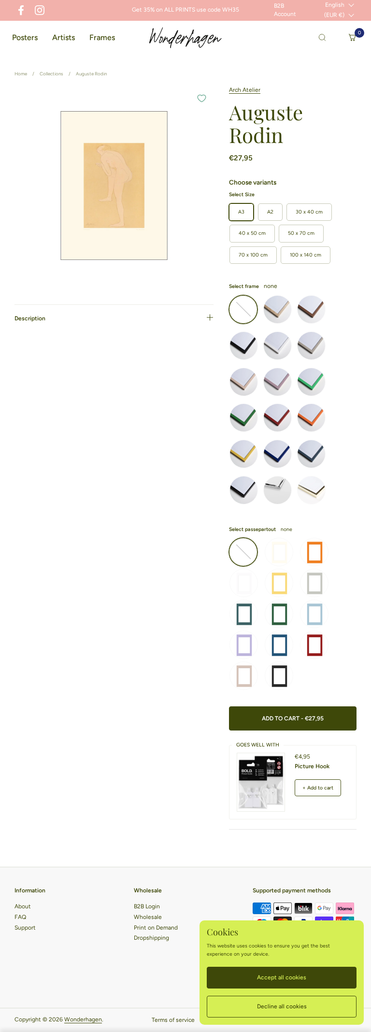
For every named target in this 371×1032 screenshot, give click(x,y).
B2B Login (147, 906)
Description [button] (29, 318)
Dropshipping (151, 937)
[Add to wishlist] (201, 98)
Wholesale (148, 917)
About (22, 906)
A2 (270, 212)
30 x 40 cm (309, 212)
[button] (322, 37)
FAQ (20, 917)
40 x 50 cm (252, 233)
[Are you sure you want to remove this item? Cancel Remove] (114, 185)
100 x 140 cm (305, 255)
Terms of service (173, 1020)
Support (25, 927)
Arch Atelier (244, 89)
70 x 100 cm (253, 255)
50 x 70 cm (301, 233)
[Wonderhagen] (185, 38)
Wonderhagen (83, 1019)
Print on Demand (156, 927)
